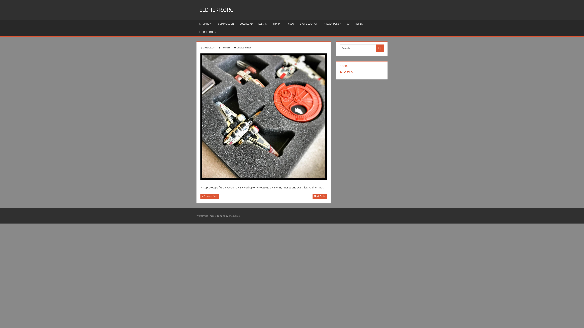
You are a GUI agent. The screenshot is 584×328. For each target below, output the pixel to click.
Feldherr (225, 47)
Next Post (319, 196)
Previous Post (210, 196)
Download (246, 24)
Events (262, 24)
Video (290, 24)
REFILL (359, 24)
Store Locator (309, 24)
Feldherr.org (214, 9)
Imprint (277, 24)
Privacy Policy (332, 24)
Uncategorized (244, 47)
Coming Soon (226, 24)
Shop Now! (205, 24)
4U (348, 24)
